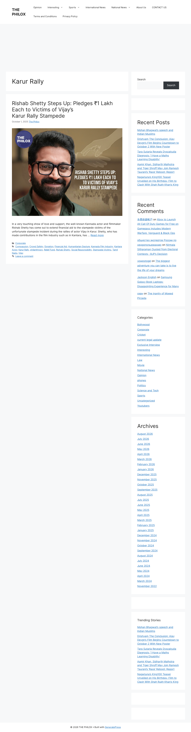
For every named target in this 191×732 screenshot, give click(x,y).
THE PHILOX (19, 11)
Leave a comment (24, 256)
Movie (140, 365)
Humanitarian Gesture (79, 246)
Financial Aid (61, 246)
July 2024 (143, 560)
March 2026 (144, 459)
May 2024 (143, 570)
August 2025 (145, 494)
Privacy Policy (70, 16)
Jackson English (146, 277)
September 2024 (147, 550)
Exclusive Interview (148, 344)
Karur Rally (24, 249)
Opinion (37, 7)
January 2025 (145, 530)
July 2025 (143, 499)
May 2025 (143, 510)
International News (95, 7)
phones (141, 380)
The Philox (34, 121)
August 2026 (145, 433)
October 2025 (145, 484)
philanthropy (36, 249)
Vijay (21, 253)
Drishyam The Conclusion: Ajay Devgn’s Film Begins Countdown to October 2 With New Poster (158, 143)
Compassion (21, 246)
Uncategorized (146, 400)
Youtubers (143, 405)
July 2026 (143, 438)
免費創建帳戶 (145, 219)
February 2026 (146, 464)
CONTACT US (159, 7)
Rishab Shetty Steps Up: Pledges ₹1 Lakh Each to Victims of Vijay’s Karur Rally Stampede (62, 109)
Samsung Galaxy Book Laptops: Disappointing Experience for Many (158, 282)
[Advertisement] (95, 46)
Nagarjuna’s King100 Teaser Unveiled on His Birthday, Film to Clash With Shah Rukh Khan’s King (157, 181)
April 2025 (143, 515)
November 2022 (147, 586)
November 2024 (147, 540)
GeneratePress (113, 727)
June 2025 (143, 504)
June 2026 (143, 444)
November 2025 (147, 479)
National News (119, 7)
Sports (72, 7)
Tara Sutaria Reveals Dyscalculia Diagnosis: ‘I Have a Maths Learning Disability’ (156, 155)
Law (139, 360)
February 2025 (146, 525)
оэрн (140, 293)
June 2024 (143, 565)
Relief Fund (49, 249)
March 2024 (144, 581)
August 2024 (145, 555)
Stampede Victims (102, 249)
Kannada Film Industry (102, 246)
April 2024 (143, 575)
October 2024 (145, 545)
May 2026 (143, 449)
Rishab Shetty (63, 249)
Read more (97, 235)
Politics (141, 385)
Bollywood (143, 324)
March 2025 (144, 520)
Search (141, 79)
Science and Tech (148, 390)
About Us (141, 7)
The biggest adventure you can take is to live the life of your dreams (156, 265)
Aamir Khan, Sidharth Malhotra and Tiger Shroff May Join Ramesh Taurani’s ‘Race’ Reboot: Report (158, 168)
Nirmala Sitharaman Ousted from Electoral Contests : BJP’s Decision (157, 249)
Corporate (20, 243)
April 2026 (143, 454)
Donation (48, 246)
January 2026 (145, 469)
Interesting (53, 7)
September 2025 (147, 489)
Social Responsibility (81, 249)
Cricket (141, 334)
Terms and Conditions (45, 16)
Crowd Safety (36, 246)
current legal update (149, 339)
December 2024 (147, 535)
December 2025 (147, 474)
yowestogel (144, 260)
